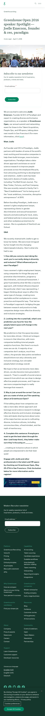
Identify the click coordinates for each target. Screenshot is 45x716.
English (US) (9, 670)
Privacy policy (26, 700)
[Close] (41, 691)
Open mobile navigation (39, 3)
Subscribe (11, 100)
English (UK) (9, 673)
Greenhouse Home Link (4, 3)
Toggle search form (35, 3)
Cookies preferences (12, 704)
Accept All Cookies (14, 709)
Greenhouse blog (10, 12)
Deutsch (7, 676)
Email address (10, 86)
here (21, 136)
